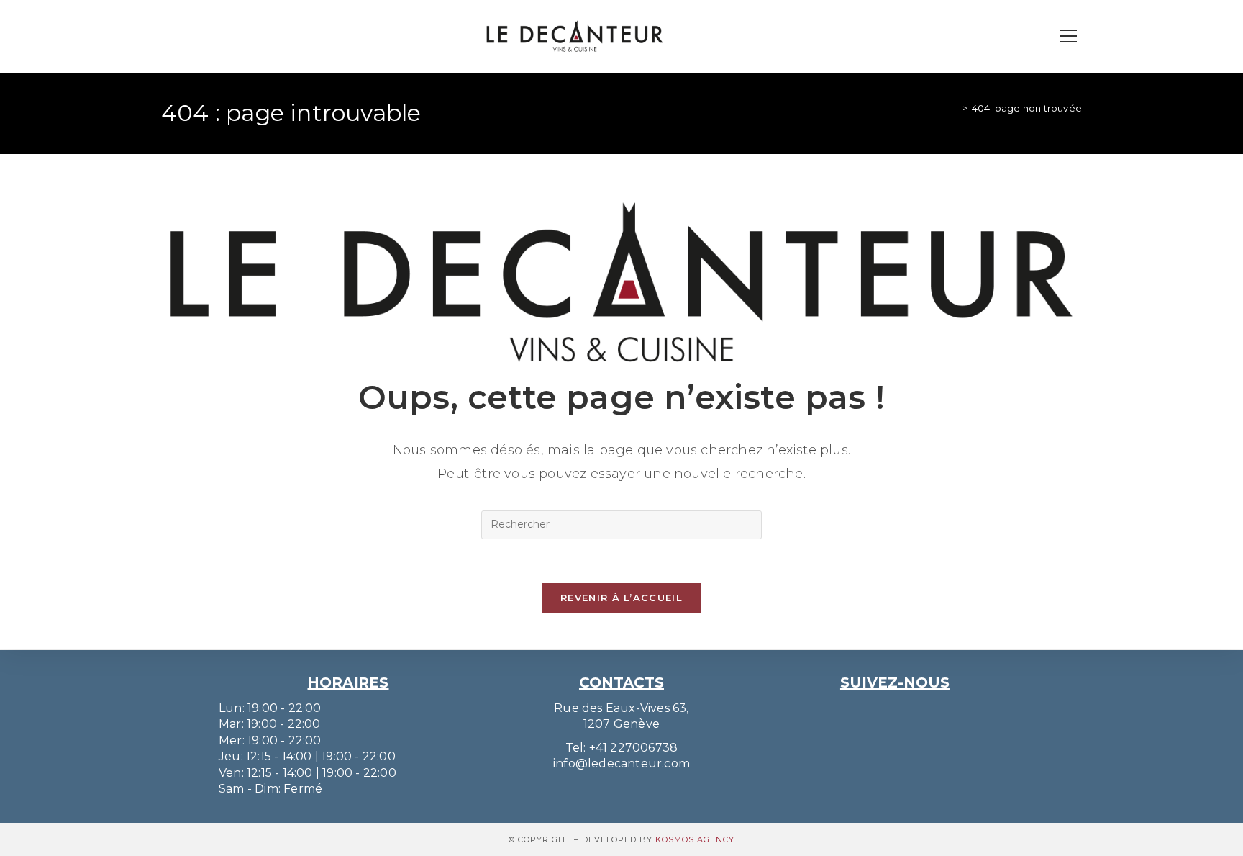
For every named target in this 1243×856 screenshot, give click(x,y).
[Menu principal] (1068, 36)
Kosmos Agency (694, 839)
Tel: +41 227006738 (621, 747)
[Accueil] (953, 108)
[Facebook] (910, 709)
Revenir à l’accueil (621, 597)
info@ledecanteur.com (621, 763)
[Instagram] (879, 709)
